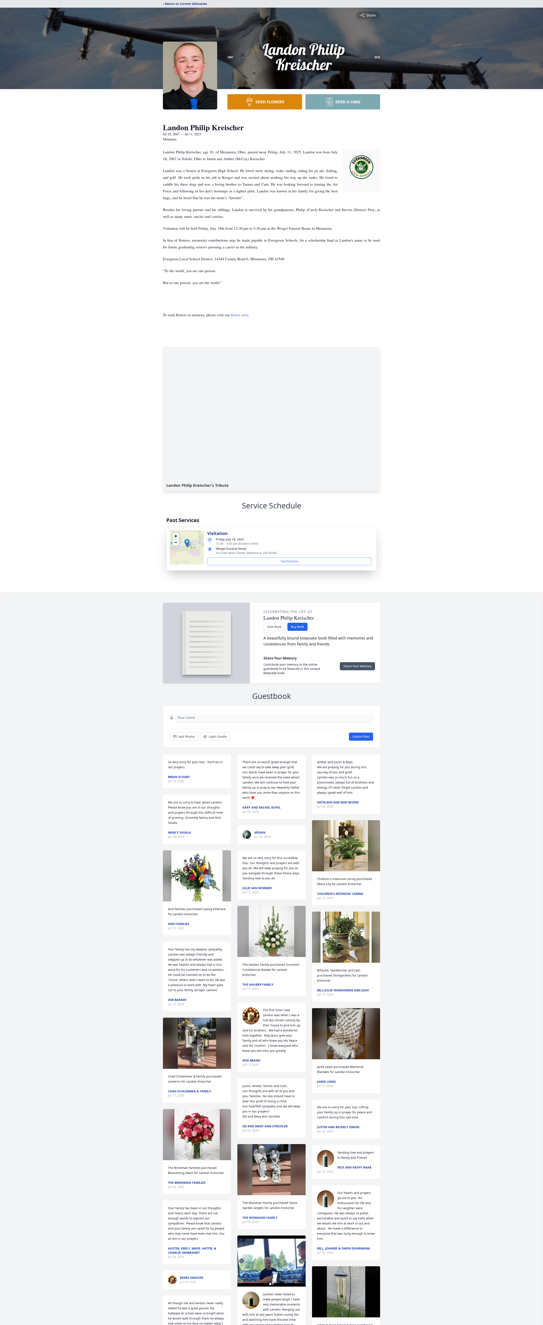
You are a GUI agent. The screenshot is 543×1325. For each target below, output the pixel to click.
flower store (240, 314)
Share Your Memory (357, 666)
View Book (274, 627)
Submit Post (361, 737)
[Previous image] (241, 1260)
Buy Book (297, 627)
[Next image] (301, 1260)
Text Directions (289, 561)
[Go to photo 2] (273, 1284)
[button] (187, 543)
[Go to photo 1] (270, 1284)
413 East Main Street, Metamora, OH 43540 (246, 553)
